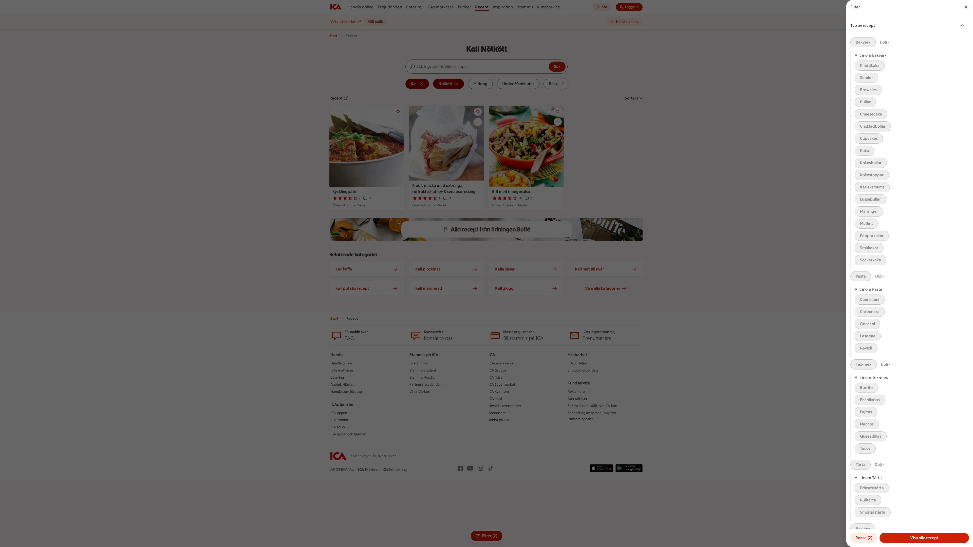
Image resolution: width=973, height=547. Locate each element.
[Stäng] (966, 7)
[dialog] (909, 273)
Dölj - (884, 42)
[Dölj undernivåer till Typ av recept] (963, 25)
